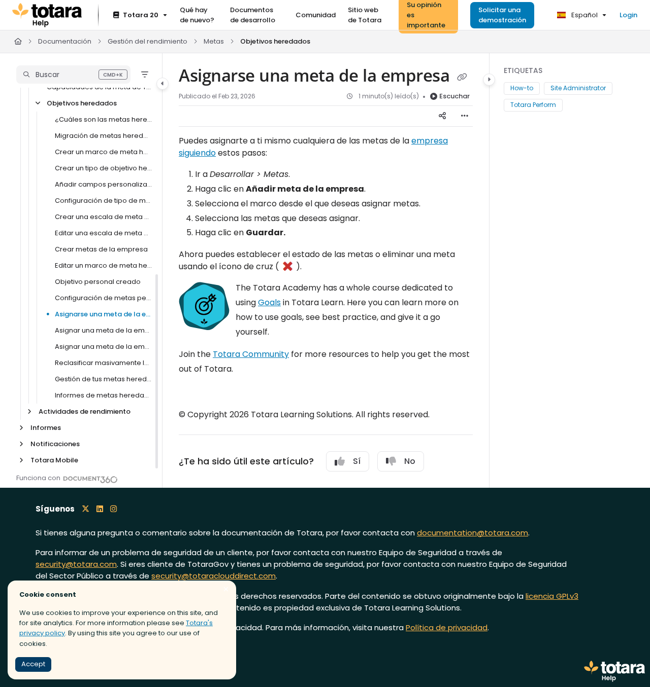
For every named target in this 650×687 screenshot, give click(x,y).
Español (584, 15)
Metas (214, 41)
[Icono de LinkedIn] (99, 509)
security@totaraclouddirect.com (213, 575)
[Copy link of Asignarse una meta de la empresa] (462, 77)
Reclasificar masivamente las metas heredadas (103, 363)
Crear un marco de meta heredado (103, 152)
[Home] (47, 15)
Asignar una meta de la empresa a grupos (103, 346)
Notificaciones (55, 444)
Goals (269, 302)
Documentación (64, 41)
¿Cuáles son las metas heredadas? (103, 119)
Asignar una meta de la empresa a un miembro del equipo (103, 330)
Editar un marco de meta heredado (103, 265)
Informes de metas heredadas (103, 395)
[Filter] (145, 74)
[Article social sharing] (442, 116)
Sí (357, 461)
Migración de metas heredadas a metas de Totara (103, 135)
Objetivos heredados (275, 41)
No (409, 461)
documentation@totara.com (472, 532)
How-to (521, 88)
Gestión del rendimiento (147, 41)
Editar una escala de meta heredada (103, 233)
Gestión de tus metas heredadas (103, 379)
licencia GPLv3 (552, 596)
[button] (73, 74)
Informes (45, 427)
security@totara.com (76, 564)
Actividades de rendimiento (85, 411)
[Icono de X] (85, 509)
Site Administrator (578, 88)
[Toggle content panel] (489, 80)
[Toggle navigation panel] (162, 84)
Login (628, 15)
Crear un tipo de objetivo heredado (103, 168)
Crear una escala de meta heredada (103, 217)
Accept (33, 664)
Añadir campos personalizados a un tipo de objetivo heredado (103, 184)
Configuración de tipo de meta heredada (103, 200)
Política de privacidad (447, 627)
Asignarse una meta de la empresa (103, 314)
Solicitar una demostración (502, 15)
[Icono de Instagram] (113, 509)
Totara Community (251, 354)
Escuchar (454, 96)
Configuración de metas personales (103, 298)
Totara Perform (533, 104)
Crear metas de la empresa (101, 249)
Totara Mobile (54, 460)
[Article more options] (465, 116)
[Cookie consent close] (226, 589)
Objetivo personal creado (98, 281)
